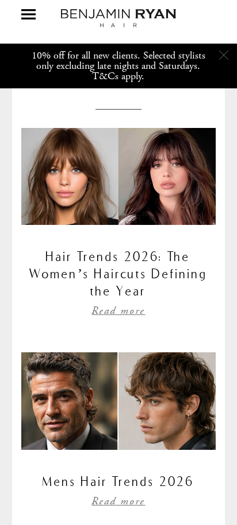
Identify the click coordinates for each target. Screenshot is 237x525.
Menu (28, 14)
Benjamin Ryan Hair (118, 18)
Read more (118, 311)
